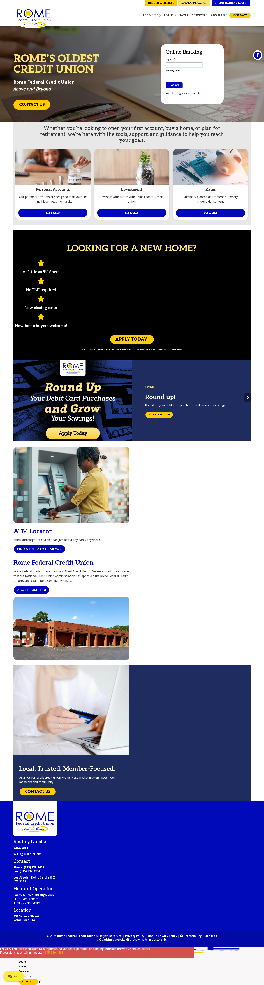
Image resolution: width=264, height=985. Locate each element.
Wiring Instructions (27, 854)
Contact (28, 981)
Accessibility (192, 936)
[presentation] (16, 398)
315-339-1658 (54, 952)
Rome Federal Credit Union (76, 936)
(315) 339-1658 (34, 867)
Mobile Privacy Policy (162, 936)
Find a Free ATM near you (39, 549)
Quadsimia (106, 940)
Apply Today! (132, 339)
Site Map (211, 936)
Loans (23, 961)
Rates (22, 966)
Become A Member (161, 2)
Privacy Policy (134, 936)
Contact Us (32, 104)
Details (53, 213)
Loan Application (194, 2)
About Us (25, 976)
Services (24, 971)
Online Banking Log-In (230, 2)
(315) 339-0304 (30, 871)
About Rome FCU (31, 590)
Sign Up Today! (159, 414)
